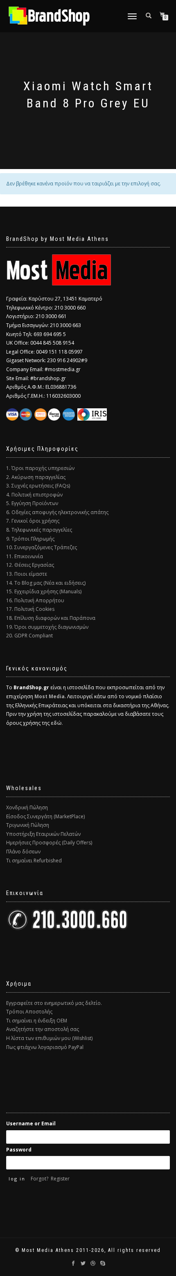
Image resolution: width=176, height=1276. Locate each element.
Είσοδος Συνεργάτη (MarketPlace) (45, 816)
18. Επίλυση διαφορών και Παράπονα (50, 618)
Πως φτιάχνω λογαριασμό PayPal (44, 1047)
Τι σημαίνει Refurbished (34, 860)
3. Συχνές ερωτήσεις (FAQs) (38, 485)
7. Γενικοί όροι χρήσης (32, 520)
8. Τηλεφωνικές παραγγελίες (39, 529)
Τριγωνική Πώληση (27, 825)
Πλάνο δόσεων (23, 851)
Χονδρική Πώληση (27, 807)
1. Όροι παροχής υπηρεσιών (40, 468)
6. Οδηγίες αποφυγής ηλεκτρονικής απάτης (57, 512)
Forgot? (39, 1178)
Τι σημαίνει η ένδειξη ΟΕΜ (36, 1020)
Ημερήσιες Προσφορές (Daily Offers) (49, 842)
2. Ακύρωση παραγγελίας (35, 477)
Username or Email (31, 1123)
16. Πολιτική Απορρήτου (35, 600)
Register (60, 1178)
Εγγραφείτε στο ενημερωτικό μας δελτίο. (54, 1003)
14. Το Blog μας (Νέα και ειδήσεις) (46, 582)
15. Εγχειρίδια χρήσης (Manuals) (43, 591)
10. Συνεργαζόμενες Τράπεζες (41, 547)
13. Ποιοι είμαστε (26, 573)
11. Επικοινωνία (24, 556)
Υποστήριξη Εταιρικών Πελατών (43, 834)
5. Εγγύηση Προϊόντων (32, 503)
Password (19, 1149)
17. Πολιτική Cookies (30, 609)
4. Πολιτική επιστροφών (34, 494)
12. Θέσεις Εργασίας (30, 564)
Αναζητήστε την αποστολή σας (42, 1029)
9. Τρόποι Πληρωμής (30, 538)
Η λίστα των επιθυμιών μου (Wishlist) (49, 1038)
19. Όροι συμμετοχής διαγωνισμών (47, 627)
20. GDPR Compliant (29, 635)
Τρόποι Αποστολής (29, 1011)
